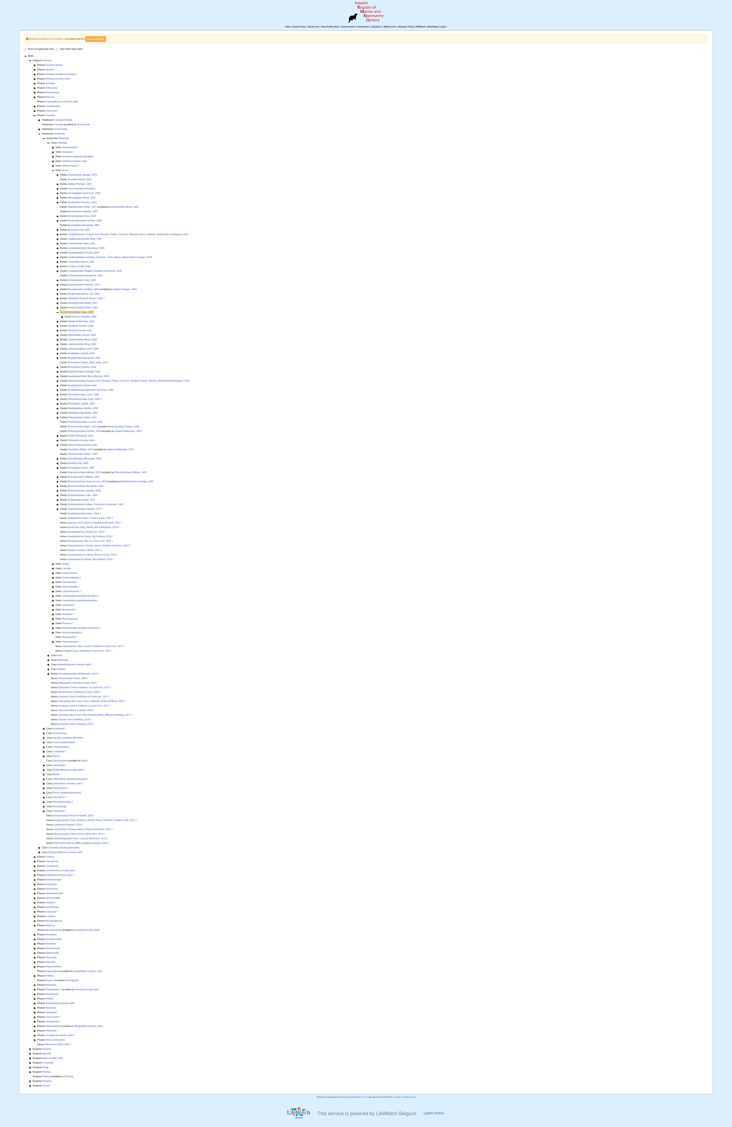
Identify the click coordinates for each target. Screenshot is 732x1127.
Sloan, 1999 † (73, 678)
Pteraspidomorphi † (63, 802)
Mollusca (50, 925)
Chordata (50, 115)
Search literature (330, 26)
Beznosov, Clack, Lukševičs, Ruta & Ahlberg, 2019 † (91, 701)
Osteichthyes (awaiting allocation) (70, 779)
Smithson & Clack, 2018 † (79, 692)
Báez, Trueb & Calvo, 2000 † (90, 518)
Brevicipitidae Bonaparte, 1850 (83, 225)
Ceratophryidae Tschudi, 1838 (83, 252)
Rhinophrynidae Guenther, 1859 (84, 490)
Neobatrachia (82, 385)
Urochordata (83, 124)
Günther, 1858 (84, 316)
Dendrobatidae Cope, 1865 (81, 280)
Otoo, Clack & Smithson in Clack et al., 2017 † (94, 646)
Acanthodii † (59, 728)
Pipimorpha (81, 440)
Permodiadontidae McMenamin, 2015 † (78, 673)
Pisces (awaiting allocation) (67, 792)
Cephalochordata (63, 120)
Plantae (47, 1072)
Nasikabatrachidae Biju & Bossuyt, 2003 (88, 376)
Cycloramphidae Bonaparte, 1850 (85, 275)
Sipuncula (51, 1007)
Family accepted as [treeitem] (99, 207)
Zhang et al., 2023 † (86, 532)
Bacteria (47, 1053)
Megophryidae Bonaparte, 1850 (83, 358)
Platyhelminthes (54, 966)
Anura (65, 170)
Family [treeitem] (78, 175)
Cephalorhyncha (62, 101)
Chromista (48, 1062)
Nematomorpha (54, 939)
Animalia (47, 60)
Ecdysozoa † (60, 875)
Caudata (66, 568)
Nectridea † (68, 614)
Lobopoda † (52, 911)
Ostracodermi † (61, 788)
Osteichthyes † (68, 783)
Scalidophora (60, 1003)
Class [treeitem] (59, 142)
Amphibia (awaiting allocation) (77, 156)
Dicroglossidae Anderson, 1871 (83, 284)
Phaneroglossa (70, 618)
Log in (443, 26)
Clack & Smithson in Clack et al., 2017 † (87, 651)
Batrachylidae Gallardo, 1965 (82, 211)
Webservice (390, 26)
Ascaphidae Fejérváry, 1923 (81, 202)
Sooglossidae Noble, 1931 (81, 499)
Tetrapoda (64, 138)
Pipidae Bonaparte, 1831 (80, 435)
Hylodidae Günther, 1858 (80, 326)
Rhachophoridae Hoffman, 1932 (84, 472)
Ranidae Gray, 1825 (77, 463)
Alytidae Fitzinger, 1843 (79, 184)
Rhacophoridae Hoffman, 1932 (131, 472)
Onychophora (53, 948)
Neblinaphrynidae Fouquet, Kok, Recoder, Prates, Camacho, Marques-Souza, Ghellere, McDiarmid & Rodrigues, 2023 (128, 380)
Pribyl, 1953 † (58, 1044)
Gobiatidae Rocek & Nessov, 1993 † (86, 298)
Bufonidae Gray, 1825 (78, 229)
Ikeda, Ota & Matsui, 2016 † (90, 536)
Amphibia (62, 142)
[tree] (366, 571)
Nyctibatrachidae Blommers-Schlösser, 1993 (90, 390)
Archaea (47, 1049)
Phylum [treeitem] (50, 65)
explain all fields (95, 39)
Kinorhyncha (52, 907)
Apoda (65, 564)
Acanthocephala (54, 65)
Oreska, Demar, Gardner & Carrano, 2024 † (99, 545)
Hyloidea (79, 330)
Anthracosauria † (71, 165)
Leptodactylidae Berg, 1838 (81, 344)
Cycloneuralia (60, 870)
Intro (288, 26)
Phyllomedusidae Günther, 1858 (84, 431)
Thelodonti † (59, 811)
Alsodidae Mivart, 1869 (79, 179)
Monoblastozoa (54, 930)
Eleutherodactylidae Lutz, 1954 (83, 294)
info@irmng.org (408, 1097)
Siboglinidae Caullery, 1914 (88, 971)
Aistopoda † (68, 152)
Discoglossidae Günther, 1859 (83, 289)
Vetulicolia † (52, 1030)
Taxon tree (313, 26)
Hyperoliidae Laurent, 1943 (81, 335)
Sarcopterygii (60, 806)
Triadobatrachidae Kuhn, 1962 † (84, 513)
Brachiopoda (52, 92)
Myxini (56, 774)
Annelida (50, 83)
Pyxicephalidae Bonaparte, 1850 (84, 458)
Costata (79, 266)
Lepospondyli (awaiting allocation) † (81, 596)
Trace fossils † (53, 1017)
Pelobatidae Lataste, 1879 (81, 403)
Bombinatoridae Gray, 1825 (81, 216)
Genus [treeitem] (80, 316)
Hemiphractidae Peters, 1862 (82, 307)
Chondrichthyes (61, 747)
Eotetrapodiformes (65, 852)
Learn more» (434, 1113)
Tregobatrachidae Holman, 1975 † (85, 509)
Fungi (45, 1067)
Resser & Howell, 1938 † (74, 815)
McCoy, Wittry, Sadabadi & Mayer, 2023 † (81, 843)
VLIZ (363, 1097)
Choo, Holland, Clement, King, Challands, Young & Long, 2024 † (95, 820)
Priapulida (73, 980)
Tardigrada (51, 1012)
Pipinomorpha (82, 445)
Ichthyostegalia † (70, 586)
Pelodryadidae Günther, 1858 (82, 408)
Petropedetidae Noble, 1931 (82, 417)
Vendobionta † (53, 1021)
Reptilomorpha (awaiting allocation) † (81, 628)
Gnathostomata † (69, 769)
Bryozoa (50, 97)
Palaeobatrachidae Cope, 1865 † (84, 399)
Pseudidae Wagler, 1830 (80, 449)
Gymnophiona (69, 582)
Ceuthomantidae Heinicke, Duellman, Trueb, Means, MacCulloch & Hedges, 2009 (109, 257)
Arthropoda (51, 88)
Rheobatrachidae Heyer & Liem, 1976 (87, 481)
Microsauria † (69, 609)
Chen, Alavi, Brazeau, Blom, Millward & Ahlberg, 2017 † (95, 715)
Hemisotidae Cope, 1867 (80, 312)
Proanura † (68, 623)
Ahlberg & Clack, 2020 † (78, 683)
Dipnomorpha (60, 760)
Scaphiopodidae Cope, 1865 (82, 495)
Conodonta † (59, 751)
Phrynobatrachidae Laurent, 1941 (84, 422)
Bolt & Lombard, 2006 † (76, 710)
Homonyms (363, 26)
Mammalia (62, 660)
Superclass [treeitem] (57, 138)
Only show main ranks (71, 49)
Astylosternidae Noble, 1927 (82, 207)
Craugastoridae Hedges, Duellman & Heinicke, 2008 (94, 271)
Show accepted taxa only (41, 49)
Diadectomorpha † (71, 577)
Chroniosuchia (69, 573)
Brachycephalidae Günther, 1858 (84, 220)
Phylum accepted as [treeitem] (68, 930)
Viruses (46, 1085)
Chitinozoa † (52, 110)
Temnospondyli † (71, 641)
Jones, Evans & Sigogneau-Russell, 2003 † (94, 522)
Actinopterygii (60, 733)
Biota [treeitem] (30, 56)
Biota (53, 1058)
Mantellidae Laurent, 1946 (81, 353)
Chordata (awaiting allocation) (63, 847)
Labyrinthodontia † (71, 591)
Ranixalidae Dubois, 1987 (81, 467)
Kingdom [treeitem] (42, 60)
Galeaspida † (60, 765)
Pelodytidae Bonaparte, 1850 (82, 413)
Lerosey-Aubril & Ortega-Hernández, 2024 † (83, 829)
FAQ (410, 26)
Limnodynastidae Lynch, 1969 (83, 348)
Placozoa (50, 962)
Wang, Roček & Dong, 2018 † (92, 554)
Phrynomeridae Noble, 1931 (82, 426)
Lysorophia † (68, 605)
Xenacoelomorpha (55, 1040)
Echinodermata (53, 879)
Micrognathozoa (54, 921)
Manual (402, 26)
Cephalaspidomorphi (64, 742)
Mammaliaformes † (74, 664)
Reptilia (61, 669)
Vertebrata (59, 133)
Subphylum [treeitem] (57, 120)
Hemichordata (53, 898)
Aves (60, 655)
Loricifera (50, 916)
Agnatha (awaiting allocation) (68, 737)
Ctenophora (52, 861)
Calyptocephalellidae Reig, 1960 (84, 239)
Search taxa (299, 26)
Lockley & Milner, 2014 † (84, 550)
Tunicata (58, 124)
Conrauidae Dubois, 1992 (80, 261)
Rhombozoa (52, 994)
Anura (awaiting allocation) (81, 188)
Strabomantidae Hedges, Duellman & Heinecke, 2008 (95, 504)
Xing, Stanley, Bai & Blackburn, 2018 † (93, 527)
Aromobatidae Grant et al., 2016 (83, 193)
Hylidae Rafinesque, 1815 (81, 321)
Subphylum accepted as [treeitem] (66, 124)
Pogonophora (53, 971)
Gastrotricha (52, 888)
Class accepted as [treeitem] (67, 760)
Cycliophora (52, 866)
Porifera (50, 975)
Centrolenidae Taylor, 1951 (81, 243)
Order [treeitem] (67, 147)
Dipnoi (56, 756)
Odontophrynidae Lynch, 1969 (83, 394)
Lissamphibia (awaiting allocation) (79, 600)
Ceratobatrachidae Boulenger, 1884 (86, 248)
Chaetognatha (53, 106)
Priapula (50, 980)
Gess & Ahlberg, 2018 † (75, 719)
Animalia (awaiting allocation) (61, 74)
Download (432, 26)
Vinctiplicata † (60, 1035)
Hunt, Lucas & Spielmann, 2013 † (79, 834)
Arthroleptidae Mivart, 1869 (81, 197)
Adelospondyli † (70, 147)
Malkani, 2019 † (68, 824)
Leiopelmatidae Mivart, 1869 (82, 339)
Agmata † (50, 69)
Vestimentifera (53, 1026)
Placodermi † (60, 797)
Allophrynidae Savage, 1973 (82, 175)
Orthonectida (52, 953)
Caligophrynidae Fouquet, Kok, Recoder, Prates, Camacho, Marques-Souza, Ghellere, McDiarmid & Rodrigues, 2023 (127, 234)
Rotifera (50, 998)
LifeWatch (420, 26)
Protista (46, 1076)
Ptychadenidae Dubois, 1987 (82, 454)
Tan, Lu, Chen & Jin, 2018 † (90, 541)
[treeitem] (76, 312)
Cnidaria (50, 856)
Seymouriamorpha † (72, 632)
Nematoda (51, 934)
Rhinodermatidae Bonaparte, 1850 (85, 486)
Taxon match (348, 26)
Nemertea (51, 943)
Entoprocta (51, 884)
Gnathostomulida (54, 893)
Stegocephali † (70, 637)
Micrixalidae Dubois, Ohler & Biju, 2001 (87, 362)
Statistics (376, 26)
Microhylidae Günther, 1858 (81, 367)
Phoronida (51, 957)
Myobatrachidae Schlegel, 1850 (83, 371)
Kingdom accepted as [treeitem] (53, 1076)
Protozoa (68, 1076)
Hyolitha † (51, 902)
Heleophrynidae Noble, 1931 (82, 303)
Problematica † (53, 989)
